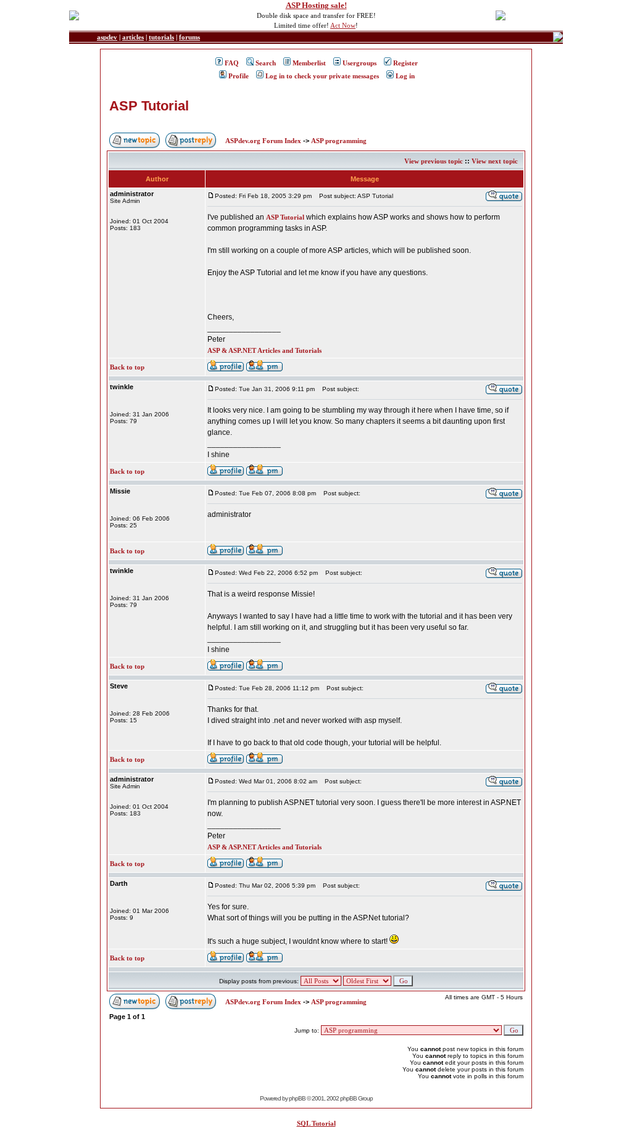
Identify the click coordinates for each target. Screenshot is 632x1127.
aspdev (107, 37)
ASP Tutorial (149, 106)
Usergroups (359, 63)
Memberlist (309, 63)
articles (133, 37)
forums (189, 37)
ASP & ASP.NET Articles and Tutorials (264, 350)
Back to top (127, 367)
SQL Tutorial (316, 1123)
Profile (238, 76)
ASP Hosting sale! (316, 5)
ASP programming (339, 140)
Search (266, 63)
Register (405, 63)
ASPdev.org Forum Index (263, 140)
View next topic (495, 161)
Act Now (343, 25)
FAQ (232, 63)
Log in (405, 76)
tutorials (161, 37)
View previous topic (433, 161)
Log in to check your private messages (322, 76)
